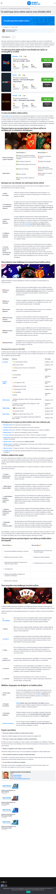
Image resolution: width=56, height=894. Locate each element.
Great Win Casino (7, 450)
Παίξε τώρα (47, 60)
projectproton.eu (4, 8)
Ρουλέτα (6, 639)
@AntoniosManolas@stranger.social (22, 778)
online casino (8, 116)
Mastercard (26, 224)
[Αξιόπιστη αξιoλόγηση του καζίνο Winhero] (9, 788)
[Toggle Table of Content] (12, 37)
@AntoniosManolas (17, 775)
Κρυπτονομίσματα (9, 723)
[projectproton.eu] (33, 3)
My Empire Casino (8, 430)
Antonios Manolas (17, 777)
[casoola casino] (6, 102)
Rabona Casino (7, 432)
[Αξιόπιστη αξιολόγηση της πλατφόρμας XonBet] (9, 812)
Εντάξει (28, 891)
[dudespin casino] (6, 62)
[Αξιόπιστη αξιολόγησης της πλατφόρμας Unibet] (9, 824)
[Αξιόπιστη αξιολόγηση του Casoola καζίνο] (9, 800)
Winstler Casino (7, 441)
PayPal (18, 703)
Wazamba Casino (7, 425)
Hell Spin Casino (7, 444)
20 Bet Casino (7, 437)
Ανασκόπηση (47, 65)
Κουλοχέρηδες (6, 620)
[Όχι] (54, 890)
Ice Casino (6, 435)
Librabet (5, 427)
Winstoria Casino (7, 448)
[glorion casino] (6, 82)
